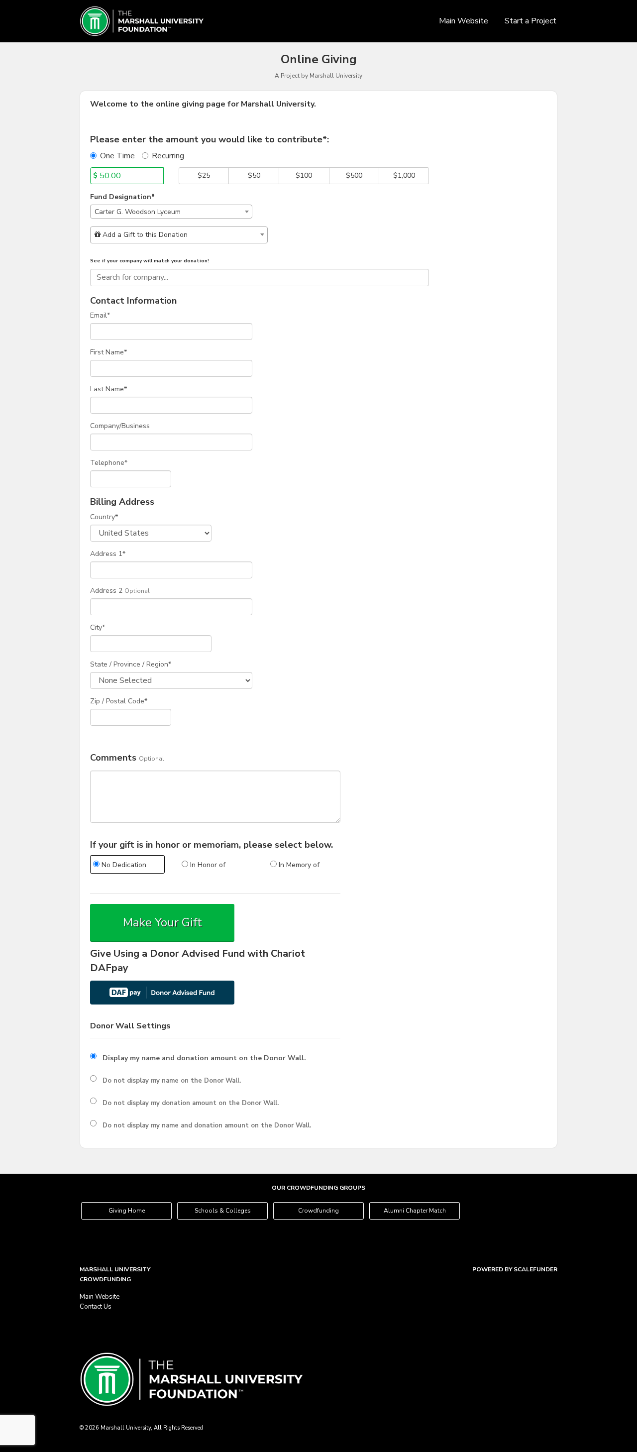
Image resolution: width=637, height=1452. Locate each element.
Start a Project (530, 20)
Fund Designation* (122, 197)
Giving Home (126, 1211)
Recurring (168, 155)
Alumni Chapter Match (415, 1211)
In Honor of (206, 865)
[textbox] (179, 235)
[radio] (127, 865)
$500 (354, 175)
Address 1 (107, 553)
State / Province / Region (130, 664)
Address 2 (106, 590)
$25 (204, 175)
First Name (108, 352)
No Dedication (123, 865)
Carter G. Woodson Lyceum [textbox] (138, 212)
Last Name (108, 389)
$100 (304, 175)
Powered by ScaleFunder (514, 1269)
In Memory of (298, 865)
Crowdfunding (318, 1211)
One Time (117, 155)
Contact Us (95, 1306)
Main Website (463, 20)
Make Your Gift (162, 922)
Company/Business (120, 426)
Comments (113, 758)
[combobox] (171, 212)
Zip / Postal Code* (118, 701)
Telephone (108, 462)
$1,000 (404, 175)
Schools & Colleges (223, 1211)
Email (100, 315)
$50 (254, 175)
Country (104, 517)
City (97, 627)
